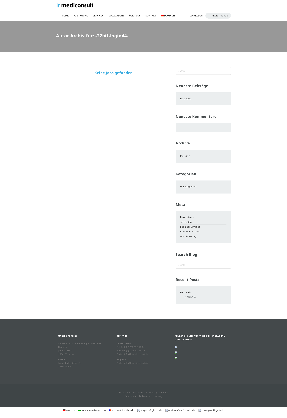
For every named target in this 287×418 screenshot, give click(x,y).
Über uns (135, 16)
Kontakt (150, 16)
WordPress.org (188, 236)
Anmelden (196, 16)
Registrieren (219, 16)
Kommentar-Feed (190, 231)
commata (163, 392)
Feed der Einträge (190, 227)
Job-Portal (81, 16)
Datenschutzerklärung (150, 396)
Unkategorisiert (188, 186)
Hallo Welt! (185, 98)
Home (65, 16)
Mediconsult (136, 392)
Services (98, 16)
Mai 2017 (185, 156)
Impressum (131, 396)
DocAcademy (116, 16)
